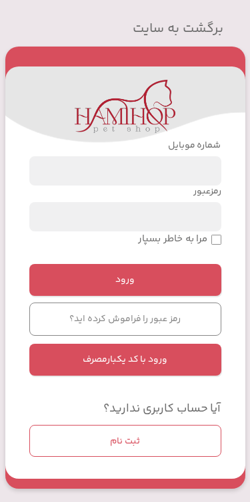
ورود (125, 280)
